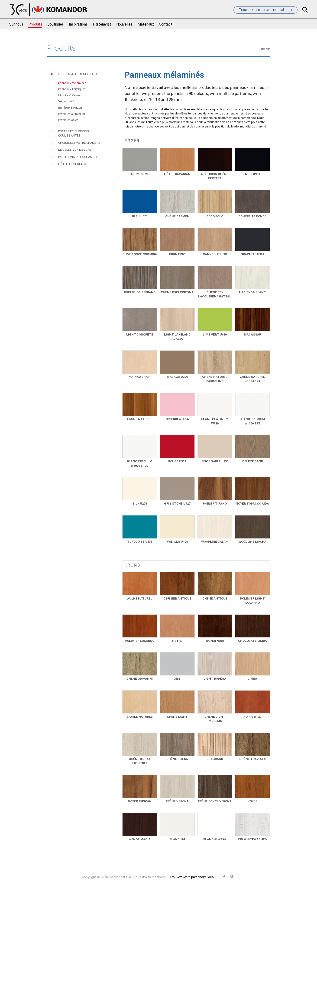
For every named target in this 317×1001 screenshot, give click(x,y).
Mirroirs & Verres (69, 95)
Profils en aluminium (71, 114)
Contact (165, 24)
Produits (35, 24)
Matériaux (146, 24)
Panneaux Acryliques (72, 89)
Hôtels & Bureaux (72, 164)
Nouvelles (124, 24)
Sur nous (16, 24)
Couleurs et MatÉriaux (77, 74)
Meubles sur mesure (74, 149)
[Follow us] (224, 877)
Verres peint (66, 101)
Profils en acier (68, 120)
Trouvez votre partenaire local (192, 877)
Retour (265, 49)
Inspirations (78, 24)
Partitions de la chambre (78, 157)
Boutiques (55, 24)
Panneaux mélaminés (72, 83)
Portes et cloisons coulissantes (73, 133)
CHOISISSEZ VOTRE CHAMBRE (79, 142)
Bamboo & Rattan (70, 107)
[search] (305, 10)
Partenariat (102, 24)
